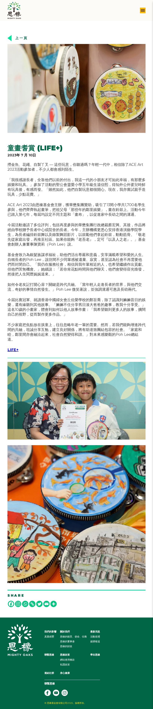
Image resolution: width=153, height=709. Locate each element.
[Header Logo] (14, 10)
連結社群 (49, 672)
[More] (53, 604)
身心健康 (65, 672)
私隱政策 (65, 664)
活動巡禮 (95, 636)
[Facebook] (11, 604)
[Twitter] (39, 604)
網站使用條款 (67, 659)
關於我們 (65, 631)
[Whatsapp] (25, 604)
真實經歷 (49, 636)
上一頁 (21, 38)
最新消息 (95, 631)
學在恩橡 (95, 654)
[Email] (46, 604)
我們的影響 (50, 631)
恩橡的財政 (66, 646)
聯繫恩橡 (49, 654)
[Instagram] (18, 604)
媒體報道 (95, 641)
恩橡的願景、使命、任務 (73, 636)
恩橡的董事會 (67, 641)
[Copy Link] (32, 604)
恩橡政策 (65, 654)
